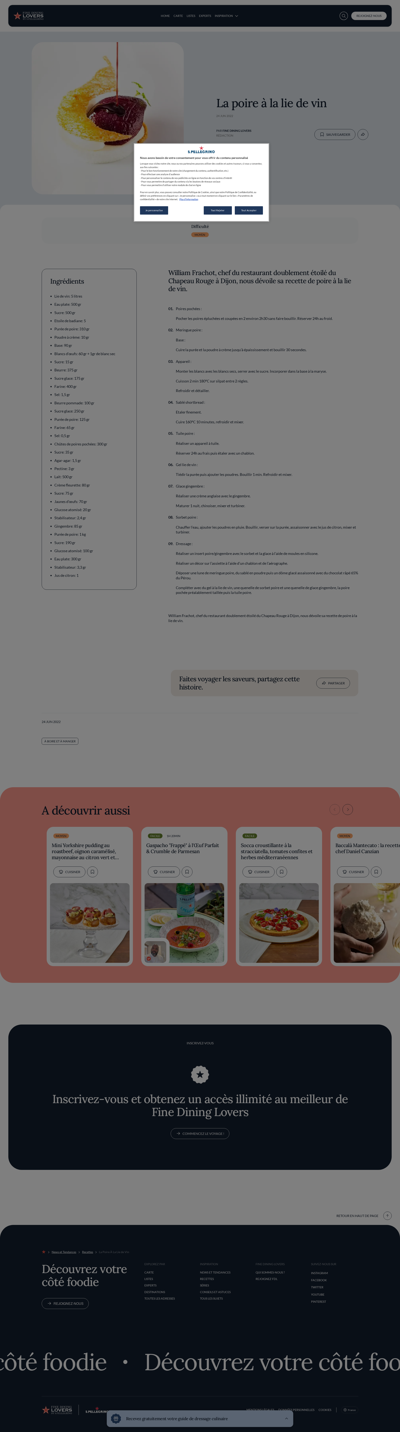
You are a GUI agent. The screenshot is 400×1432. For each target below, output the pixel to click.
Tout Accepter (248, 210)
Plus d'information (188, 199)
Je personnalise (154, 210)
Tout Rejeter (218, 210)
